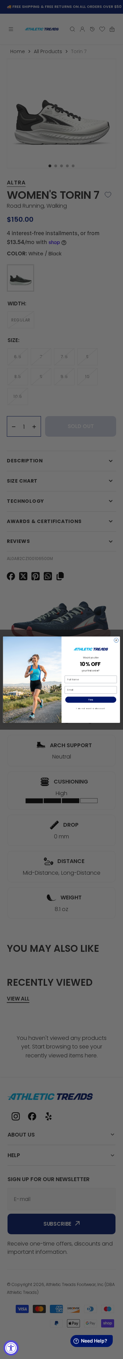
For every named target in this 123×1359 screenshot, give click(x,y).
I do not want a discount (90, 708)
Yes (90, 699)
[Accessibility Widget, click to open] (11, 1348)
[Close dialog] (116, 640)
